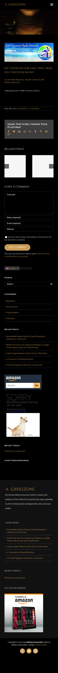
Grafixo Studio (41, 645)
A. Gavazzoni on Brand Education (19, 359)
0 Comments (34, 109)
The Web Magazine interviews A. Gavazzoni (24, 365)
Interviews (22, 109)
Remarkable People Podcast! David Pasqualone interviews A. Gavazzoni (26, 531)
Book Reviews (12, 307)
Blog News (10, 301)
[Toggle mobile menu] (52, 4)
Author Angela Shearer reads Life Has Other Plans (26, 353)
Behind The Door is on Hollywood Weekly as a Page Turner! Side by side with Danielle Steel (28, 539)
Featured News (12, 313)
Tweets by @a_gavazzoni (14, 451)
